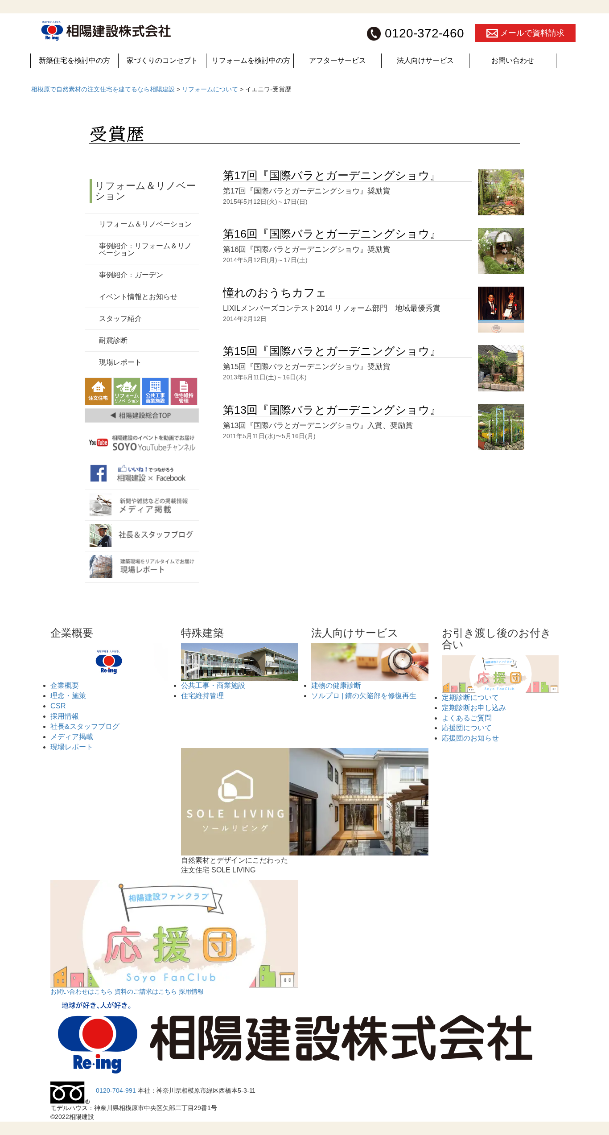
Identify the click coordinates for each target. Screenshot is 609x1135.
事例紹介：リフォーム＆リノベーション (145, 249)
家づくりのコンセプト (162, 60)
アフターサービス (337, 60)
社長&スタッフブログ (84, 726)
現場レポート (120, 362)
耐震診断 (113, 340)
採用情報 (64, 716)
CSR (58, 706)
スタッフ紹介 (120, 318)
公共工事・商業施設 (213, 685)
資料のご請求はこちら (147, 991)
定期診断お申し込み (474, 707)
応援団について (467, 728)
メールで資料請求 (531, 33)
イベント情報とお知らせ (138, 296)
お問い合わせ (512, 60)
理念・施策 (68, 695)
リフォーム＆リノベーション (145, 190)
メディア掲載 (71, 736)
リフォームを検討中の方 (251, 60)
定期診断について (470, 697)
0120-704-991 (117, 1090)
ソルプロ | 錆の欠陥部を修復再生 (363, 695)
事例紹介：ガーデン (131, 275)
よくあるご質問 (467, 718)
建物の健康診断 (336, 685)
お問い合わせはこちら (82, 991)
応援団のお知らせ (470, 738)
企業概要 (64, 685)
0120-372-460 (422, 33)
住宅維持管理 (202, 695)
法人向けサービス (425, 60)
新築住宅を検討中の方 (74, 60)
